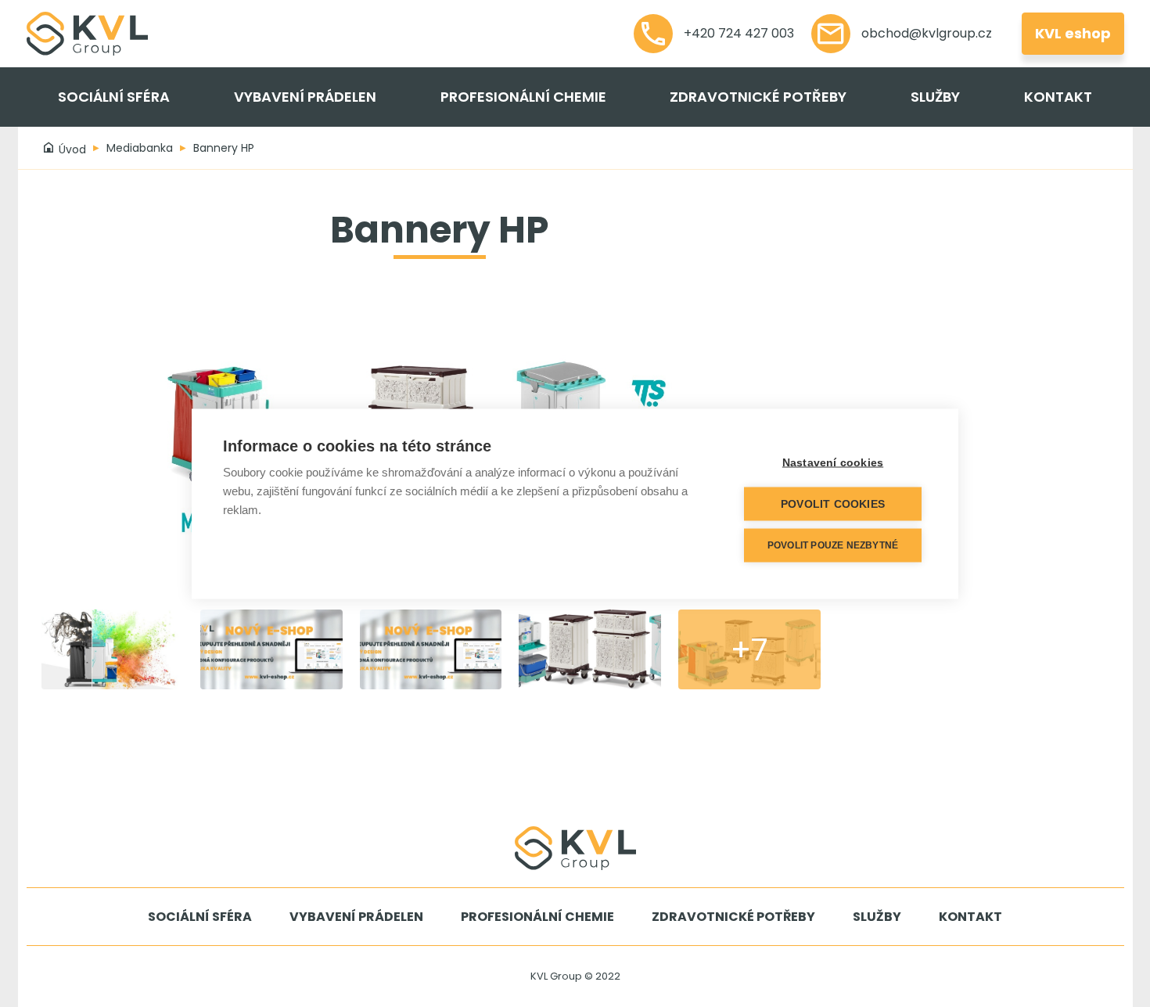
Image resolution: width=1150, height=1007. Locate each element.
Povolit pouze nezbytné (832, 545)
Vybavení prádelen (305, 96)
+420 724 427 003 (737, 33)
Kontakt (1058, 96)
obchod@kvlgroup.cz (925, 33)
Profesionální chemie (523, 96)
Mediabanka (139, 148)
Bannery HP (223, 148)
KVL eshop (1073, 33)
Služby (935, 96)
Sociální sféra (114, 96)
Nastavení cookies (832, 462)
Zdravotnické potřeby (758, 96)
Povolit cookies (833, 503)
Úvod (71, 149)
